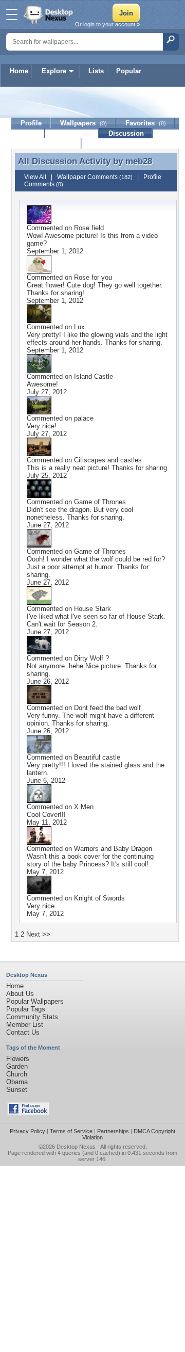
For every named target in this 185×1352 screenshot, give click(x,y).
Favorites (145, 123)
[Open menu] (12, 14)
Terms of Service (71, 1131)
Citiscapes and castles (108, 460)
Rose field (89, 228)
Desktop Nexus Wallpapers (49, 14)
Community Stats (32, 1017)
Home (19, 71)
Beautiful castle (97, 757)
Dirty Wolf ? (91, 658)
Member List (24, 1024)
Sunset (16, 1089)
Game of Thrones (100, 502)
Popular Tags (25, 1009)
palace (84, 418)
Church (16, 1074)
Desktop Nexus (76, 1147)
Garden (17, 1066)
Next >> (38, 934)
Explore (54, 71)
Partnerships (113, 1131)
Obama (17, 1082)
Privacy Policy (27, 1131)
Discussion (126, 133)
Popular (128, 71)
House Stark (92, 609)
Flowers (17, 1059)
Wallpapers (83, 123)
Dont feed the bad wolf (107, 708)
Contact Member (46, 144)
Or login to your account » (107, 24)
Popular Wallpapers (35, 1001)
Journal (72, 133)
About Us (20, 993)
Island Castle (93, 376)
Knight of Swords (99, 898)
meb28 (138, 161)
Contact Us (23, 1032)
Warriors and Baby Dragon (113, 848)
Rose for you (93, 277)
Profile (31, 123)
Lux (79, 327)
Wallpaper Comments (95, 177)
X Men (84, 807)
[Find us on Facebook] (28, 1113)
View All (35, 177)
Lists (96, 71)
